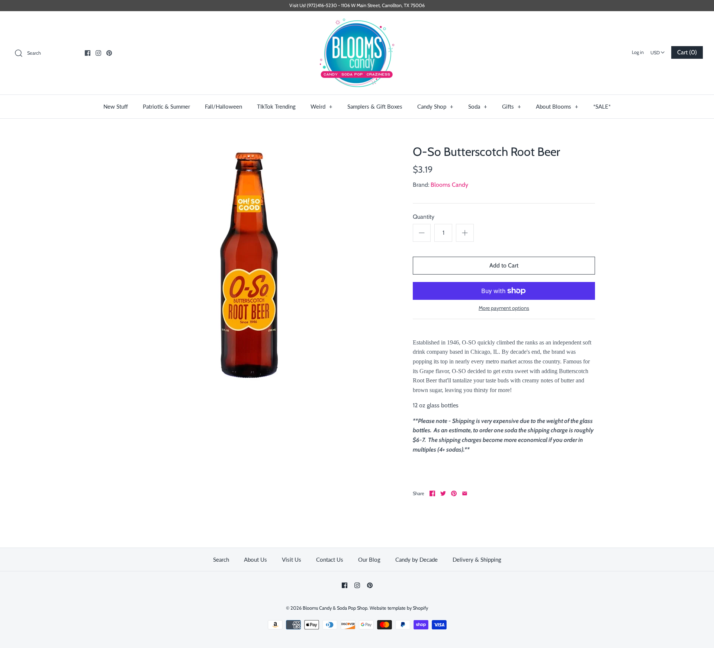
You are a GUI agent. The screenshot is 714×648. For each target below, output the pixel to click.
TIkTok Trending (276, 106)
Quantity (423, 216)
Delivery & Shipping (477, 559)
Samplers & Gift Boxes (374, 106)
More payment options (504, 308)
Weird (321, 106)
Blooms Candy (449, 184)
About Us (255, 559)
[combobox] (657, 50)
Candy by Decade (416, 559)
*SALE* (602, 106)
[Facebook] (87, 53)
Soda (477, 106)
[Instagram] (98, 53)
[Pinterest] (109, 53)
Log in (638, 52)
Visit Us (291, 559)
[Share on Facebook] (432, 493)
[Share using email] (464, 493)
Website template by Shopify (399, 608)
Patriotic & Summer (166, 106)
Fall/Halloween (223, 106)
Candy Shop (435, 106)
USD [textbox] (658, 50)
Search (221, 559)
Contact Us (329, 559)
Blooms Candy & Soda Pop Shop (335, 608)
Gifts (511, 106)
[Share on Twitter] (443, 493)
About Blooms (557, 106)
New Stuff (115, 106)
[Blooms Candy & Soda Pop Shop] (357, 53)
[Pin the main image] (454, 493)
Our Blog (369, 559)
